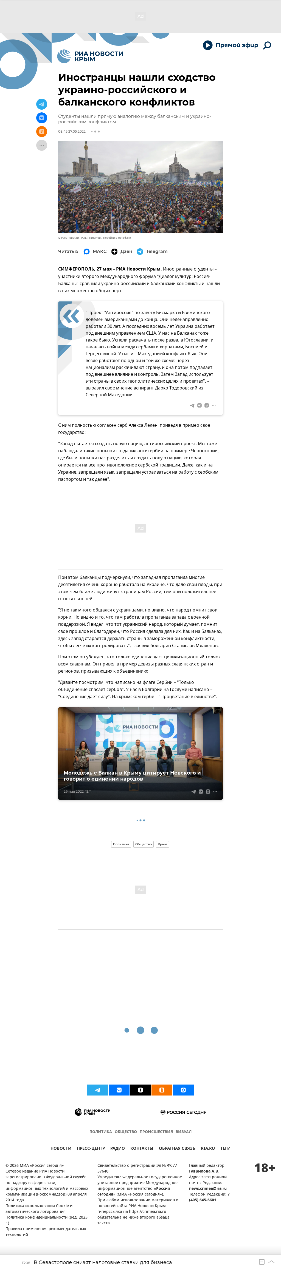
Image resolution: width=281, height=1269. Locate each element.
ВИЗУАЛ (184, 1132)
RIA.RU (208, 1149)
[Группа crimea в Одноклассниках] (161, 1090)
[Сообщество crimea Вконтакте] (119, 1090)
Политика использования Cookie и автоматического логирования (38, 1209)
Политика (121, 844)
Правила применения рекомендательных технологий (45, 1232)
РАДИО (117, 1149)
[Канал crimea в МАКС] (183, 1090)
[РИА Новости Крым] (90, 56)
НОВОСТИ (60, 1149)
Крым (162, 844)
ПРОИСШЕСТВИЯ (156, 1132)
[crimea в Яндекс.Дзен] (140, 1090)
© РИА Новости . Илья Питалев (79, 238)
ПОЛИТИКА (100, 1132)
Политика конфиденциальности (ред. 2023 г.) (46, 1220)
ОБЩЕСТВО (126, 1132)
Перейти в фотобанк (117, 238)
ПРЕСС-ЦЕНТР (91, 1149)
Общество (143, 844)
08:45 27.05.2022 (72, 131)
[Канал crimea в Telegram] (97, 1090)
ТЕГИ (225, 1149)
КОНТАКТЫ (141, 1149)
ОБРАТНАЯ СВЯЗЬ (177, 1149)
